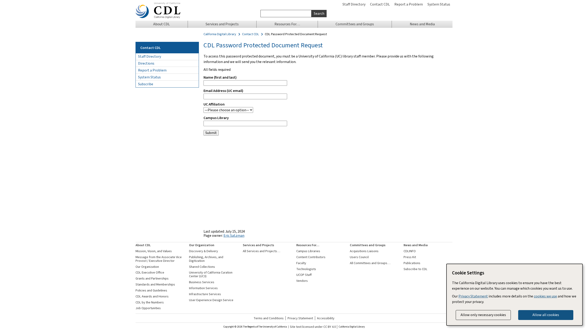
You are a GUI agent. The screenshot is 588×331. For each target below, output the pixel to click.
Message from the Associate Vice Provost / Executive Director (159, 259)
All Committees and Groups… (370, 263)
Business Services (201, 282)
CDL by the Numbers (150, 302)
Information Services (203, 288)
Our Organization (147, 267)
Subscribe (145, 84)
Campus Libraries (308, 251)
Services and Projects (258, 245)
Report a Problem (408, 4)
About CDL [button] (161, 24)
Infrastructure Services (205, 294)
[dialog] (514, 294)
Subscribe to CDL (415, 269)
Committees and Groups (367, 245)
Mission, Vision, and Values (154, 251)
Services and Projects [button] (222, 24)
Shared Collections (202, 267)
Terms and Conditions (269, 318)
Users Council (359, 257)
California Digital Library (220, 34)
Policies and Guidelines (151, 290)
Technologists (306, 269)
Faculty (301, 263)
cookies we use (545, 296)
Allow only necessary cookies (483, 314)
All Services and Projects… (261, 251)
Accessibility (325, 318)
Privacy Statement (300, 318)
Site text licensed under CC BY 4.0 (313, 327)
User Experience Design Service (211, 300)
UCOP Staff (304, 275)
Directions (146, 63)
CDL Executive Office (150, 272)
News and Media (416, 245)
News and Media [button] (422, 24)
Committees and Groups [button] (355, 24)
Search (319, 13)
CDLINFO (410, 251)
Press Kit (410, 257)
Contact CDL (380, 4)
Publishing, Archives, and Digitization (206, 259)
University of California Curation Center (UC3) (210, 274)
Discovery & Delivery (203, 251)
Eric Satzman (233, 235)
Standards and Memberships (155, 284)
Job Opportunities (148, 308)
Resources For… (307, 245)
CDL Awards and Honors (152, 296)
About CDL (143, 245)
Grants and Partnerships (152, 278)
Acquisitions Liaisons (364, 251)
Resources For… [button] (287, 24)
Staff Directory (353, 4)
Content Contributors (310, 257)
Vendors (302, 281)
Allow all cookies (545, 314)
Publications (412, 263)
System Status (438, 4)
